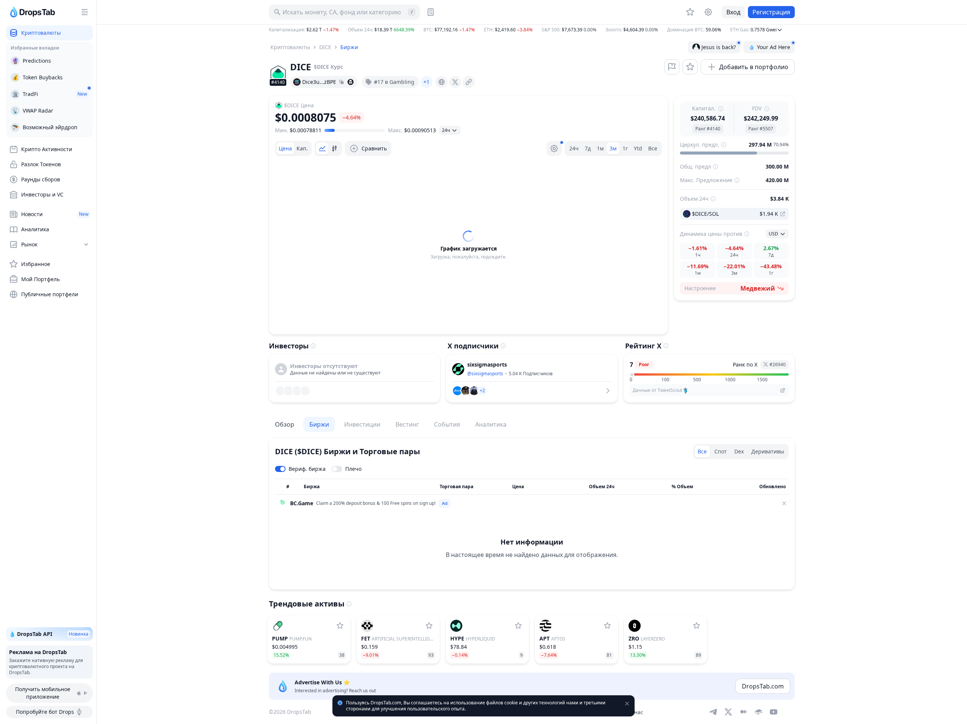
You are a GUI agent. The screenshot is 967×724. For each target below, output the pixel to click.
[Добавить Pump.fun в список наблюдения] (340, 626)
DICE (325, 47)
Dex (739, 451)
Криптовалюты (290, 47)
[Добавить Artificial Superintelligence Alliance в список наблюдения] (429, 626)
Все (652, 148)
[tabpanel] (468, 245)
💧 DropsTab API (48, 633)
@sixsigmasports (485, 373)
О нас (636, 712)
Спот (720, 451)
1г (625, 148)
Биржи (349, 47)
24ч (574, 148)
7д (588, 148)
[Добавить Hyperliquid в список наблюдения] (518, 626)
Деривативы (767, 451)
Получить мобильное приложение (42, 692)
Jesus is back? (718, 47)
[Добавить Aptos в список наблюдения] (607, 626)
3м (613, 148)
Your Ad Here (773, 47)
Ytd (638, 148)
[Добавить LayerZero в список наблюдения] (696, 626)
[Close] (784, 503)
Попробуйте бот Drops (45, 711)
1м (600, 148)
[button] (532, 30)
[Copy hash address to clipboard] (341, 82)
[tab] (285, 148)
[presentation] (442, 82)
